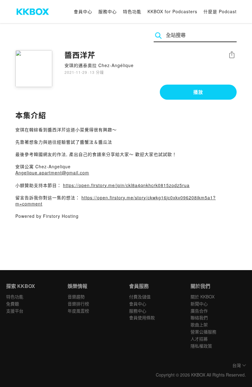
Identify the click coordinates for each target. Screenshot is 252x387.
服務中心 (107, 11)
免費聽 (12, 304)
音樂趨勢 (76, 296)
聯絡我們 (199, 317)
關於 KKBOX (203, 296)
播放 (198, 92)
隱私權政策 (201, 346)
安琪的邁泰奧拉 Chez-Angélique (99, 65)
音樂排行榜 (78, 304)
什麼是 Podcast (220, 11)
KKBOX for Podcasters (172, 11)
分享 (232, 55)
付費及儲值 (140, 296)
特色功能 (132, 11)
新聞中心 (199, 304)
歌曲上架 (199, 324)
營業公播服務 (203, 332)
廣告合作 (199, 311)
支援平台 (14, 311)
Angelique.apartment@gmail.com (52, 173)
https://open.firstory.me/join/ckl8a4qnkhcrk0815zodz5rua (126, 185)
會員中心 (83, 11)
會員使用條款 (142, 317)
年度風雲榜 (78, 311)
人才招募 (199, 339)
